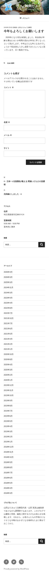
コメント (9, 87)
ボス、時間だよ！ (28, 6)
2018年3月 (8, 493)
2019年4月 (8, 426)
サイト (6, 148)
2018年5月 (8, 483)
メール (8, 135)
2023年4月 (8, 303)
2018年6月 (8, 478)
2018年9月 (8, 462)
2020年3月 (8, 370)
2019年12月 (9, 385)
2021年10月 (9, 318)
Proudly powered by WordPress (16, 569)
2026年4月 (8, 272)
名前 (7, 122)
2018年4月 (8, 488)
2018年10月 (9, 457)
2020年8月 (8, 359)
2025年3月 (8, 282)
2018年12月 (9, 447)
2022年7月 (8, 313)
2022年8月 (8, 308)
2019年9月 (8, 400)
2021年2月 (8, 344)
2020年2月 (8, 375)
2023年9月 (8, 298)
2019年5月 (8, 421)
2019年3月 (8, 431)
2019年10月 (9, 395)
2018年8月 (8, 467)
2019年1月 (8, 442)
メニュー (25, 18)
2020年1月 (8, 380)
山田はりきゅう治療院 (25, 27)
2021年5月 (8, 334)
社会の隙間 (10, 63)
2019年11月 (8, 390)
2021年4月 (8, 339)
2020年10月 (9, 354)
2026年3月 (8, 277)
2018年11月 (8, 452)
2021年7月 (8, 323)
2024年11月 (8, 287)
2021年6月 (8, 328)
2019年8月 (8, 406)
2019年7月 (8, 411)
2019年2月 (8, 437)
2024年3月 (8, 293)
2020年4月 (8, 364)
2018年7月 (8, 472)
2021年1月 (8, 349)
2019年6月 (8, 416)
